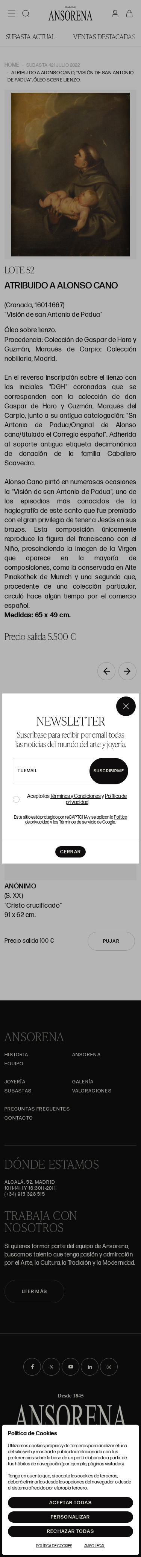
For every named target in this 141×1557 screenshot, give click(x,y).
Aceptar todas (70, 1503)
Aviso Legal (94, 1546)
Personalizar (70, 1517)
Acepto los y (77, 799)
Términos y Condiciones (75, 796)
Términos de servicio (77, 822)
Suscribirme (109, 771)
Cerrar (70, 852)
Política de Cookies (54, 1546)
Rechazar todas (70, 1531)
